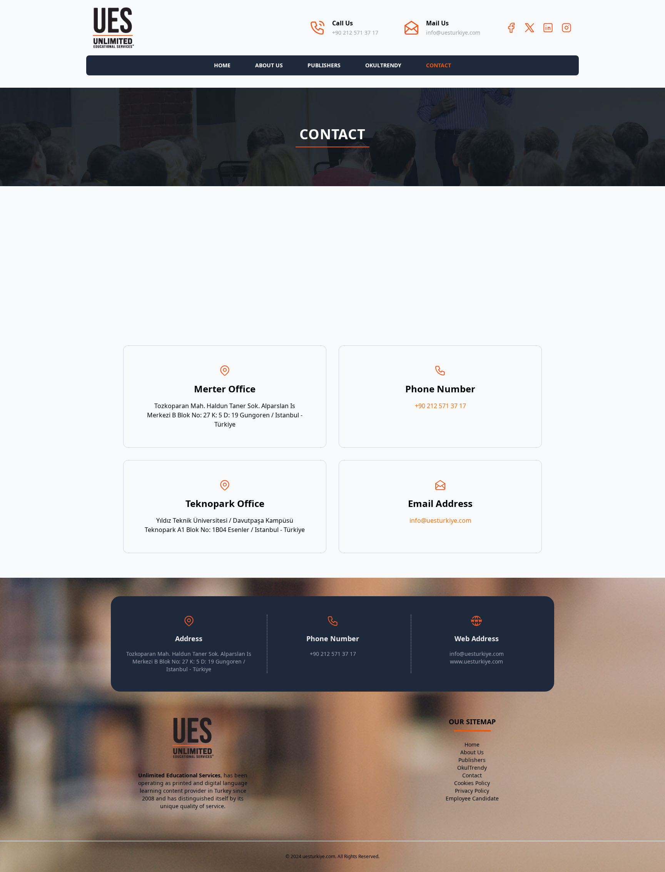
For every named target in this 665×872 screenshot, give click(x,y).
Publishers (324, 65)
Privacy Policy (472, 790)
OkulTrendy (383, 65)
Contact (438, 65)
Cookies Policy (472, 783)
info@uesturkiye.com (453, 32)
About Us (269, 65)
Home (222, 65)
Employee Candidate (472, 798)
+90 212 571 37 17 (355, 32)
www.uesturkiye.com (476, 661)
